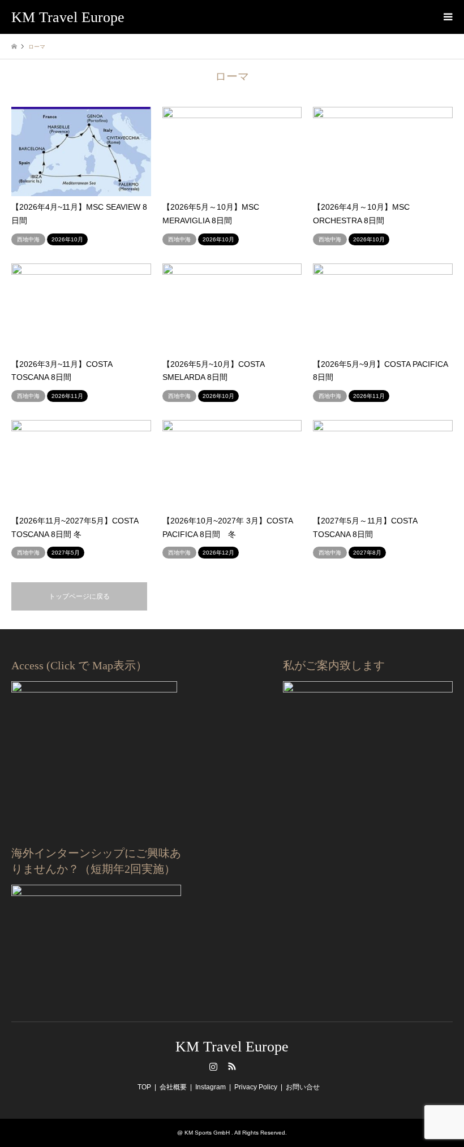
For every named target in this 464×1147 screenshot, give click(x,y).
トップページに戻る (79, 596)
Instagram (213, 1066)
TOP (144, 1087)
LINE (251, 1066)
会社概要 (173, 1087)
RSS (232, 1066)
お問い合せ (303, 1087)
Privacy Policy (255, 1087)
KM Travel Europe (232, 1046)
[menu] (447, 17)
